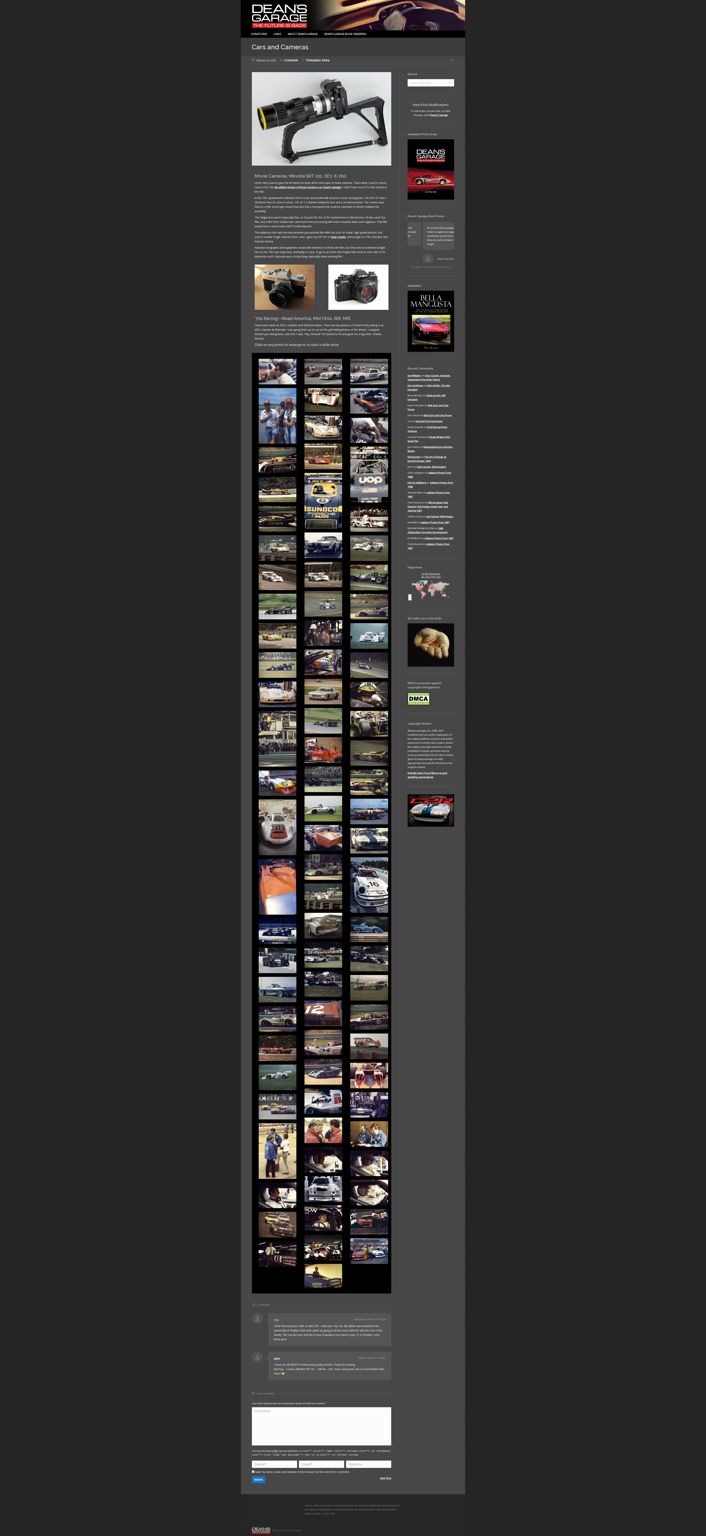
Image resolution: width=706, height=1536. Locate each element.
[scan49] (277, 606)
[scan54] (323, 574)
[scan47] (277, 636)
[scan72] (323, 501)
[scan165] (323, 428)
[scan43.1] (323, 1189)
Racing (325, 60)
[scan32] (323, 808)
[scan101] (369, 401)
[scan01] (369, 1105)
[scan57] (277, 548)
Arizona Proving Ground (429, 418)
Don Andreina (415, 383)
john (277, 1358)
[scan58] (323, 545)
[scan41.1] (323, 1218)
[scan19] (323, 955)
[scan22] (323, 925)
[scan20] (277, 931)
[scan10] (369, 1017)
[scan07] (369, 1046)
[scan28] (369, 841)
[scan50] (323, 604)
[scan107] (277, 371)
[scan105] (323, 371)
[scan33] (277, 783)
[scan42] (369, 694)
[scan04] (369, 1075)
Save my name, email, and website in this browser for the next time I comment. (302, 1472)
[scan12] (277, 989)
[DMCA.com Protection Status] (419, 701)
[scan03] (277, 1077)
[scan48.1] (323, 633)
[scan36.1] (369, 1251)
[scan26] (369, 885)
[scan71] (277, 489)
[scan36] (323, 779)
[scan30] (277, 827)
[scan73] (277, 460)
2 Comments (291, 60)
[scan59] (369, 519)
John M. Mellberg (417, 480)
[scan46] (369, 636)
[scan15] (277, 960)
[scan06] (277, 1048)
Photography (313, 60)
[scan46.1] (369, 1192)
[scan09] (277, 1019)
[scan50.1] (323, 1130)
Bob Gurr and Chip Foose (438, 412)
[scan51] (369, 577)
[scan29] (323, 838)
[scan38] (323, 750)
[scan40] (277, 739)
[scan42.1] (277, 1195)
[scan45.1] (369, 1163)
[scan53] (277, 577)
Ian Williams (414, 373)
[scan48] (369, 607)
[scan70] (277, 519)
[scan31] (369, 811)
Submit (258, 1479)
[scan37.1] (323, 1247)
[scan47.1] (277, 1151)
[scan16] (369, 958)
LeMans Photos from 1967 (434, 519)
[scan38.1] (277, 1224)
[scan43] (277, 694)
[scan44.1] (323, 1159)
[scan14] (323, 984)
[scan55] (369, 548)
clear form (385, 1478)
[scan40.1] (277, 1254)
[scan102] (277, 416)
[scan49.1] (369, 1134)
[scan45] (277, 665)
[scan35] (369, 782)
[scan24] (323, 896)
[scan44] (369, 665)
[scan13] (369, 988)
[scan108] (323, 691)
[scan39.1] (369, 1222)
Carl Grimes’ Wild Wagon (439, 514)
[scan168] (323, 400)
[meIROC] (323, 1276)
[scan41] (323, 721)
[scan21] (369, 929)
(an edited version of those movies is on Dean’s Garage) (307, 187)
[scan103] (369, 371)
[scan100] (323, 456)
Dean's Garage (439, 115)
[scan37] (369, 753)
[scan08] (323, 1042)
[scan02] (323, 1101)
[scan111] (369, 430)
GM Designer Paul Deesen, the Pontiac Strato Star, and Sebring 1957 (428, 504)
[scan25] (277, 887)
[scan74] (369, 474)
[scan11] (323, 1013)
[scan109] (277, 1106)
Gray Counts (338, 237)
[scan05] (323, 1072)
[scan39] (369, 724)
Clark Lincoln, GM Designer (431, 464)
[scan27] (323, 867)
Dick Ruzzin (414, 454)
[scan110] (323, 662)
